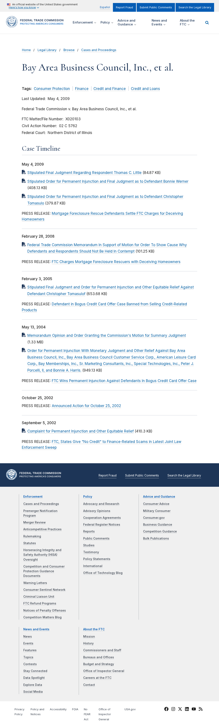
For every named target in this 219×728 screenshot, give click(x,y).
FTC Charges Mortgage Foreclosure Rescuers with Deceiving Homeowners (116, 262)
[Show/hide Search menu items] (207, 22)
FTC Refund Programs (39, 603)
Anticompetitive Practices (42, 529)
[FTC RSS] (200, 710)
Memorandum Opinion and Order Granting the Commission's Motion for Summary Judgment (106, 335)
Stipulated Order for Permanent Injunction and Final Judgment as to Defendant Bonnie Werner (107, 181)
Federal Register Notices (101, 524)
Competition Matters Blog (42, 617)
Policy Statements (96, 559)
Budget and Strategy (98, 664)
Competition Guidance (160, 531)
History (88, 643)
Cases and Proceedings (98, 50)
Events (28, 643)
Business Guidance (157, 524)
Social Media (33, 691)
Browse (69, 50)
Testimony (91, 552)
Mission (89, 636)
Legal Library (46, 50)
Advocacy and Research (101, 504)
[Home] (36, 25)
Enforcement (33, 496)
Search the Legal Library (195, 7)
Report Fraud (124, 7)
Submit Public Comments (156, 7)
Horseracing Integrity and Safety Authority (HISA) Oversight (42, 554)
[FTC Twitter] (180, 709)
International (92, 566)
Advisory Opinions (96, 511)
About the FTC (94, 629)
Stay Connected (35, 671)
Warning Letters (35, 583)
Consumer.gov (154, 517)
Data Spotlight (34, 677)
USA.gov (130, 709)
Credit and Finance (109, 89)
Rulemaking (32, 536)
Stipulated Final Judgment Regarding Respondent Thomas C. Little (84, 173)
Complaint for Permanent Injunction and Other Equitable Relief (80, 431)
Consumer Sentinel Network (44, 589)
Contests (30, 664)
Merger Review (34, 522)
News (27, 636)
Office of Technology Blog (103, 573)
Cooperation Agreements (102, 517)
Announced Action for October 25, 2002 (86, 406)
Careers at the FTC (97, 677)
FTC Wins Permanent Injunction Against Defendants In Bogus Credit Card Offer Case (124, 381)
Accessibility (58, 709)
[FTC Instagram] (173, 710)
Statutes (29, 543)
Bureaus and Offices (98, 657)
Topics (28, 657)
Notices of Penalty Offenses (44, 610)
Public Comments (96, 538)
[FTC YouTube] (194, 710)
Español (105, 7)
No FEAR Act (87, 714)
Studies (89, 545)
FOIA (75, 709)
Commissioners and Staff (102, 650)
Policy (87, 496)
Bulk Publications (156, 538)
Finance (82, 89)
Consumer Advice (156, 504)
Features (30, 650)
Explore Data (32, 685)
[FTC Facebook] (166, 710)
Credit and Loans (145, 89)
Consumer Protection (52, 89)
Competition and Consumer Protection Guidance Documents (44, 571)
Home (26, 50)
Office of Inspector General (103, 671)
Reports (89, 531)
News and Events (36, 629)
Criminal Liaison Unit (38, 596)
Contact (89, 685)
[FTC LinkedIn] (187, 710)
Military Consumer (156, 511)
